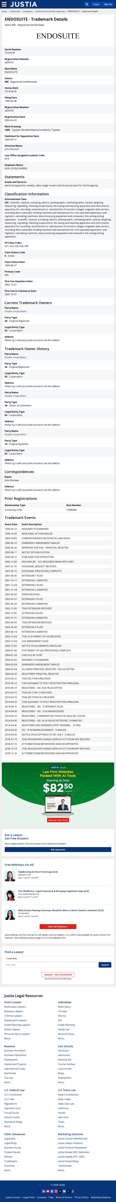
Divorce (62, 1015)
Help (51, 1197)
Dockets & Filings (13, 1121)
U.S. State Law (67, 1090)
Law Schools (65, 1046)
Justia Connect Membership (72, 1138)
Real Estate (10, 1073)
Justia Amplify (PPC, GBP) (71, 1156)
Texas (61, 1121)
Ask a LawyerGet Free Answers (17, 836)
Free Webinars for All (19, 864)
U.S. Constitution (13, 1094)
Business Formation (14, 1050)
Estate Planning (66, 1024)
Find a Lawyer (14, 952)
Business (9, 1046)
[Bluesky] (64, 1191)
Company (42, 1197)
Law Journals (65, 1068)
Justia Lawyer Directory (70, 1143)
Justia (4, 11)
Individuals (64, 1002)
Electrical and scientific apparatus (50, 11)
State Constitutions (68, 1094)
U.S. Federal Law (14, 1090)
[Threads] (60, 1191)
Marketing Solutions (70, 1134)
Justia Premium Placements (72, 1147)
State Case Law (66, 1103)
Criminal (62, 1011)
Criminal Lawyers (13, 1015)
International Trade (14, 1068)
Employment (11, 1059)
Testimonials (65, 1165)
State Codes (64, 1099)
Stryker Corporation (15, 311)
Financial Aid (64, 1059)
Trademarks (15, 11)
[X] (68, 1191)
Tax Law (8, 1077)
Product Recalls (12, 1152)
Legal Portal (28, 1197)
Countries (9, 1165)
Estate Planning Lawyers (17, 1024)
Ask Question (58, 849)
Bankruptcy (64, 1006)
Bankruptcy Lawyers (15, 1006)
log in (14, 340)
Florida (61, 1112)
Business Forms (12, 1147)
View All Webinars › (58, 926)
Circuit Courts (11, 1112)
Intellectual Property (15, 1064)
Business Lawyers (13, 1011)
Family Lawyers (12, 1029)
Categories (28, 11)
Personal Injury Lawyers (17, 1033)
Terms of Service (64, 1197)
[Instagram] (56, 1191)
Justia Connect (12, 1197)
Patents (8, 1156)
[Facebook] (52, 1191)
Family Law (63, 1029)
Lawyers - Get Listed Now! (58, 974)
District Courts (12, 1117)
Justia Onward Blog (68, 1161)
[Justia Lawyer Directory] (72, 1191)
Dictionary (63, 1050)
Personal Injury (66, 1033)
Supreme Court (12, 1108)
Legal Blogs (10, 1143)
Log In (96, 4)
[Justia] (23, 4)
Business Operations (15, 1055)
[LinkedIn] (43, 1191)
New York (63, 1117)
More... (7, 1038)
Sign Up (108, 4)
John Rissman (12, 149)
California (63, 1108)
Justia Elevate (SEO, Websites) (73, 1152)
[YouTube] (48, 1191)
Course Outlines (66, 1064)
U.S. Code (9, 1099)
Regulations (10, 1103)
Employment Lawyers (15, 1020)
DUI (60, 1020)
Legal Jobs (9, 1138)
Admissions (64, 1055)
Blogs (61, 1073)
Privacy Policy (81, 1197)
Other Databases (14, 1134)
